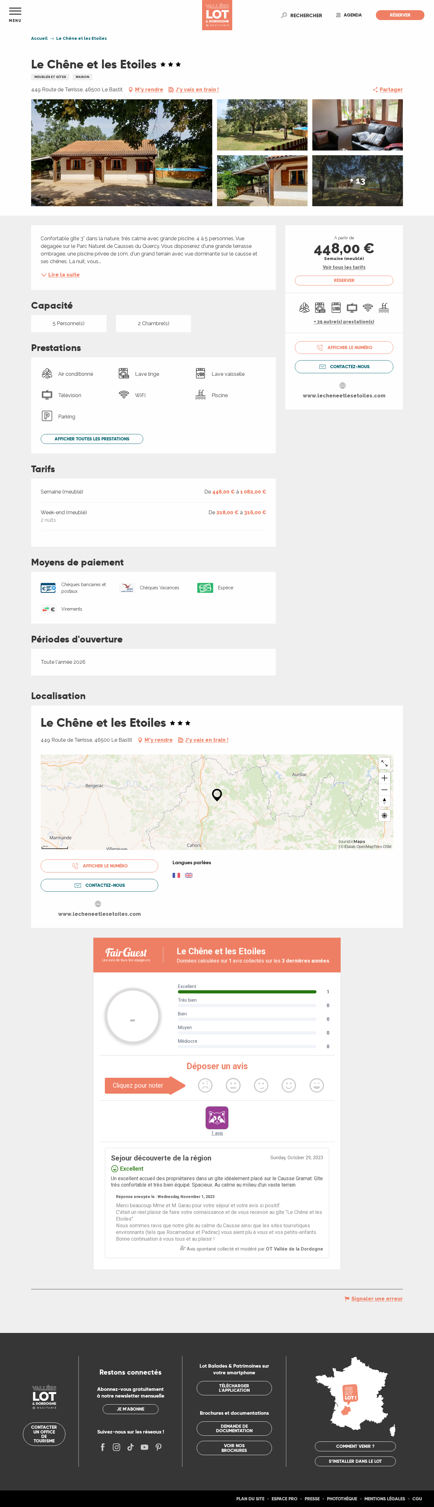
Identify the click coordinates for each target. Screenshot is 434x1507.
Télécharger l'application (234, 1388)
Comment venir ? (355, 1446)
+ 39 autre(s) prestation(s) (344, 321)
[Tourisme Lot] (217, 15)
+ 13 (357, 180)
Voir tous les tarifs (344, 267)
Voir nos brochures (234, 1448)
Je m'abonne (130, 1409)
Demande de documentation (234, 1428)
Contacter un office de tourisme (44, 1434)
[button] (306, 15)
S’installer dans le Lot (355, 1461)
